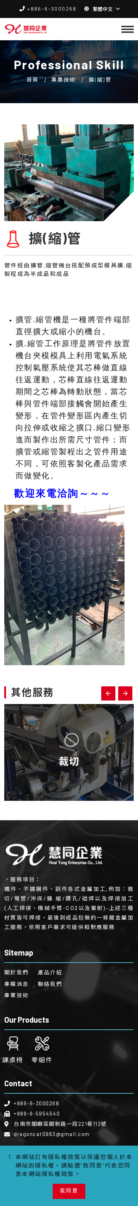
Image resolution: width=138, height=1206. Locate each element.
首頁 (33, 79)
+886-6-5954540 (37, 1113)
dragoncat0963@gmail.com (52, 1134)
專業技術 (63, 79)
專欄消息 (16, 984)
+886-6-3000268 (52, 9)
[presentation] (108, 693)
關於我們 (16, 972)
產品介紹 (50, 972)
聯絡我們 (50, 984)
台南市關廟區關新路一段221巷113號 (60, 1124)
